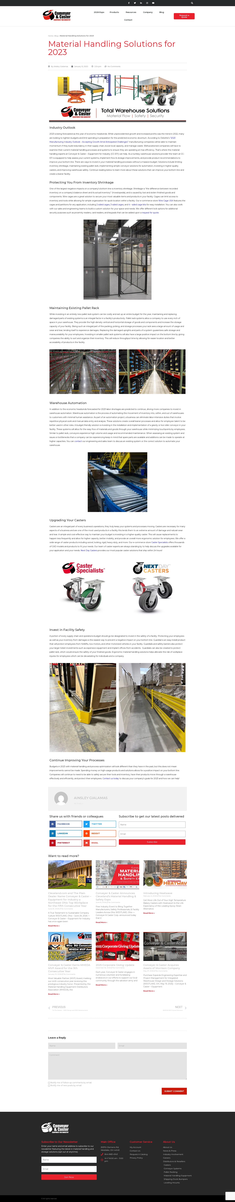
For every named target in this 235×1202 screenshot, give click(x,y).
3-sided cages (117, 204)
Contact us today (111, 778)
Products (114, 12)
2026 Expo (99, 12)
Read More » (54, 926)
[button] (192, 3)
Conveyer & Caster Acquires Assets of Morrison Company (161, 967)
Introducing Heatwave (157, 893)
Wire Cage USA (165, 200)
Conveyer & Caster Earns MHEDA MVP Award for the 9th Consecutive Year (69, 968)
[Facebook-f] (129, 3)
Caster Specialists (159, 542)
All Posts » (78, 803)
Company (148, 12)
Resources (131, 12)
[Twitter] (135, 3)
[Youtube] (153, 3)
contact (78, 441)
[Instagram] (147, 3)
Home (50, 36)
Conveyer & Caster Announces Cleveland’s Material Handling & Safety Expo (116, 896)
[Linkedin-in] (141, 3)
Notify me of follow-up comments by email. (71, 1082)
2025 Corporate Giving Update (115, 965)
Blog (161, 12)
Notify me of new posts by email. (66, 1085)
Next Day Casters (89, 550)
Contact (128, 20)
